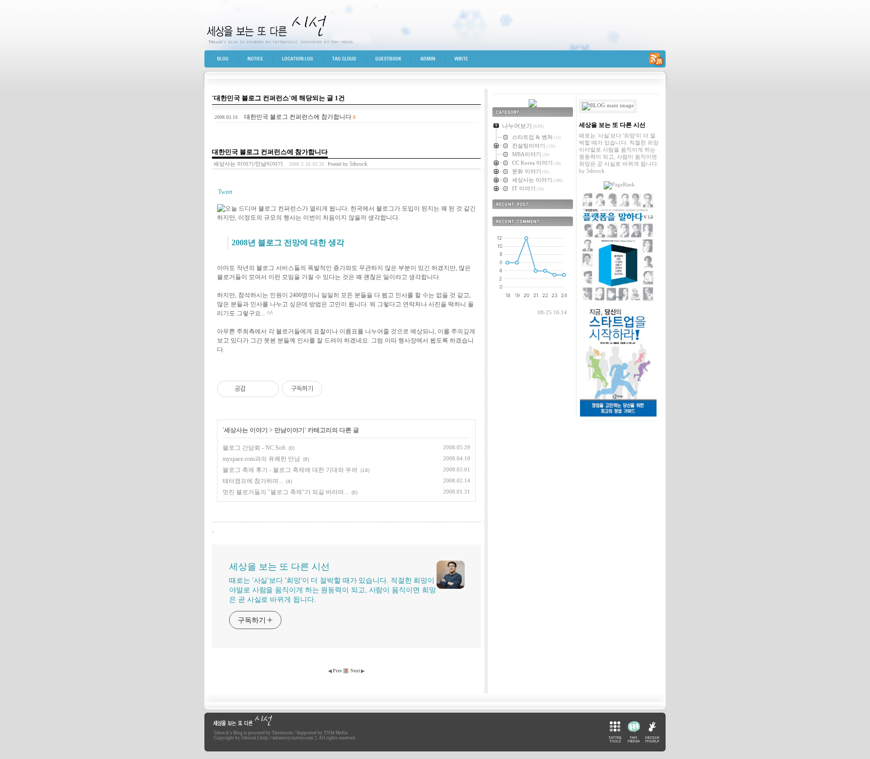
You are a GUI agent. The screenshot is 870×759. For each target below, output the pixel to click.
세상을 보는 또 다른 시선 (435, 25)
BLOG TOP (223, 60)
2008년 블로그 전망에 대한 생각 (288, 242)
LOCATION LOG (302, 60)
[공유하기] (255, 388)
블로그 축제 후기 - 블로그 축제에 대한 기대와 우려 (290, 469)
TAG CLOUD (348, 60)
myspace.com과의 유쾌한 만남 (261, 458)
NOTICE (260, 60)
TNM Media (335, 732)
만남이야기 (289, 430)
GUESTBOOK (392, 60)
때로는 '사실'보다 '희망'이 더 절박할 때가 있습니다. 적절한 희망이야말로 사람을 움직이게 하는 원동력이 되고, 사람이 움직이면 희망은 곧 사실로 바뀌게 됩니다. (332, 589)
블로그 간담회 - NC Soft (254, 447)
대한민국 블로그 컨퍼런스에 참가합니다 (297, 116)
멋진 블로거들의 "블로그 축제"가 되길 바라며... (285, 492)
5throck (221, 732)
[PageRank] (619, 184)
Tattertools (282, 732)
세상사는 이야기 (246, 430)
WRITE (465, 60)
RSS (655, 60)
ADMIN (432, 60)
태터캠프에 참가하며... (253, 481)
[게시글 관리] (267, 388)
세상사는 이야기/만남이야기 (248, 164)
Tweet (225, 191)
